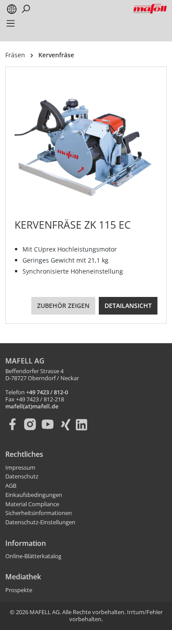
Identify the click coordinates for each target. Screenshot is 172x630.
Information (25, 543)
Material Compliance (32, 504)
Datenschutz (21, 476)
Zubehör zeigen (63, 305)
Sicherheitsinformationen (38, 513)
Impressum (20, 467)
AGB (10, 485)
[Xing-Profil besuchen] (67, 424)
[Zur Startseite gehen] (150, 9)
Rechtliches (24, 454)
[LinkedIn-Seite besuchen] (84, 424)
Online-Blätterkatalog (33, 556)
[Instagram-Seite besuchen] (32, 424)
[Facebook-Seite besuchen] (14, 424)
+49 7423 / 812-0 (47, 392)
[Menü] (10, 26)
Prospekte (18, 590)
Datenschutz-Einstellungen (40, 522)
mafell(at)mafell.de (31, 406)
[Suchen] (25, 9)
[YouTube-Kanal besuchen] (49, 424)
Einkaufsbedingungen (33, 495)
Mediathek (23, 576)
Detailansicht (128, 305)
